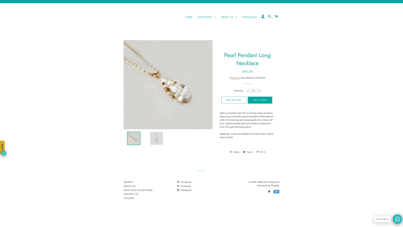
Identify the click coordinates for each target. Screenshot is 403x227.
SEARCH (128, 182)
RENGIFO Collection (268, 182)
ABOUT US (227, 17)
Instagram (186, 190)
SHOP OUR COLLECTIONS (138, 190)
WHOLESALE (249, 17)
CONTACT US (131, 194)
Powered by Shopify (268, 185)
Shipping (234, 77)
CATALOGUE (205, 17)
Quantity (238, 90)
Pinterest (185, 186)
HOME (189, 17)
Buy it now (260, 100)
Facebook (185, 182)
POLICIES (129, 198)
